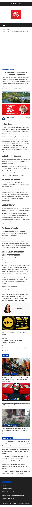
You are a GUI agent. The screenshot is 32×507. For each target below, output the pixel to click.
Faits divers (13, 373)
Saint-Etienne (18, 332)
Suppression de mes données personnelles (13, 495)
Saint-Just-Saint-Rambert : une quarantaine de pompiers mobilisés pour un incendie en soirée (16, 392)
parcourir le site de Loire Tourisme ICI (13, 300)
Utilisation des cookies (8, 498)
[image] (16, 109)
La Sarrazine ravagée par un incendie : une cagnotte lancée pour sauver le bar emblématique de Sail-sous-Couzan (16, 418)
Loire (7, 332)
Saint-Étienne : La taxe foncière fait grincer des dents (15, 348)
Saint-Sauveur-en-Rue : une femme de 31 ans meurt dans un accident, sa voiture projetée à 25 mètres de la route (16, 367)
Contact (4, 485)
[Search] (28, 24)
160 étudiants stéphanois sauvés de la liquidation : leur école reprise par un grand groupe (15, 466)
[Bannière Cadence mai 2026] (16, 322)
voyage (4, 334)
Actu (8, 69)
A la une (4, 69)
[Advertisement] (16, 51)
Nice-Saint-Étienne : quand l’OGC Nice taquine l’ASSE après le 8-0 (13, 340)
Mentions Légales (7, 488)
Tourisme (12, 69)
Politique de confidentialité (9, 492)
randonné (12, 332)
